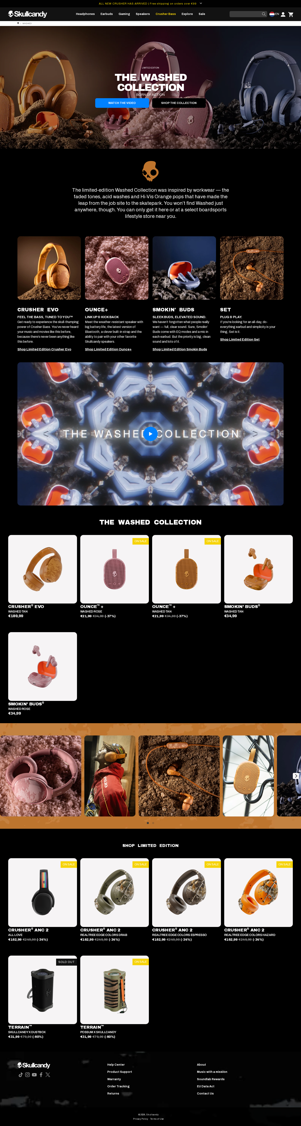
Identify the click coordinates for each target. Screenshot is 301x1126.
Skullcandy (152, 1115)
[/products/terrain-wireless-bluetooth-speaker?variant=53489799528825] (42, 990)
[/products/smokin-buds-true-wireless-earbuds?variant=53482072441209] (42, 666)
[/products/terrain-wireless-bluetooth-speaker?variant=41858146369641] (114, 990)
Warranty (114, 1079)
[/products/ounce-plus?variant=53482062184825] (114, 569)
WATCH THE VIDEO (122, 103)
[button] (85, 14)
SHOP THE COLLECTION (179, 103)
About (201, 1064)
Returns (113, 1093)
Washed (27, 23)
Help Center (116, 1064)
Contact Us (205, 1093)
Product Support (119, 1071)
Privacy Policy (140, 1119)
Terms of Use (157, 1119)
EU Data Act (205, 1086)
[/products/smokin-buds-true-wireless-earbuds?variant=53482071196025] (258, 569)
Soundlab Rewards (211, 1079)
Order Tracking (118, 1086)
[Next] (296, 776)
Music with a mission (212, 1071)
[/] (29, 14)
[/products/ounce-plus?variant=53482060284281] (186, 569)
